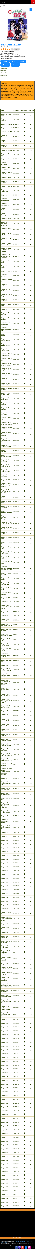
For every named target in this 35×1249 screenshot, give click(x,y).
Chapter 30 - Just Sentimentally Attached (6, 250)
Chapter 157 (4, 882)
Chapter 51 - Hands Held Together (6, 354)
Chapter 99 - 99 (5, 598)
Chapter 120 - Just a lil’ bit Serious (6, 706)
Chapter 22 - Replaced (4, 209)
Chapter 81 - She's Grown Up (6, 506)
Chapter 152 (4, 863)
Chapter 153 (4, 867)
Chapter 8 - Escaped (4, 146)
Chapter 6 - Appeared (4, 136)
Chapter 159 (4, 889)
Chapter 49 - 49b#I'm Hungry (5, 344)
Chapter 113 (4, 665)
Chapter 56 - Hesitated (4, 379)
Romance (5, 65)
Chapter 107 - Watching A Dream (6, 634)
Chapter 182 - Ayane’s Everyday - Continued (6, 1001)
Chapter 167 (4, 924)
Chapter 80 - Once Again (6, 502)
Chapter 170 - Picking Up (5, 936)
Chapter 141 (4, 816)
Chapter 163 (4, 905)
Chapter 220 (4, 1156)
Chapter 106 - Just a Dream (6, 629)
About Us (17, 1241)
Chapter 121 (4, 711)
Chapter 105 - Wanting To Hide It (6, 625)
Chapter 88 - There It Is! (6, 542)
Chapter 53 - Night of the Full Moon (6, 364)
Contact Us (22, 1241)
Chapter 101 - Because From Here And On (6, 607)
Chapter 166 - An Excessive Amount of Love (6, 919)
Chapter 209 (4, 1114)
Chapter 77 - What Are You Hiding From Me (6, 485)
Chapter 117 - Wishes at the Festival (5, 689)
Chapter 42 (4, 309)
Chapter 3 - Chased (6, 124)
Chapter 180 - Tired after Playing (6, 990)
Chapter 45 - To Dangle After (5, 323)
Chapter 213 (4, 1129)
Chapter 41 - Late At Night (6, 305)
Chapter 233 (3, 68)
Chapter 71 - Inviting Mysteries (6, 455)
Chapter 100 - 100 (6, 601)
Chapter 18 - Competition (4, 190)
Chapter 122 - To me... (5, 715)
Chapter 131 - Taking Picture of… (6, 759)
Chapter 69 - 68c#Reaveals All (6, 446)
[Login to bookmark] (31, 9)
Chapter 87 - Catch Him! (6, 537)
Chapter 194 (4, 1057)
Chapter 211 (4, 1122)
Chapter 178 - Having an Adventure (5, 979)
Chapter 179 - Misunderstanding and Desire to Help (6, 985)
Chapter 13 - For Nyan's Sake (5, 168)
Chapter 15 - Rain (6, 177)
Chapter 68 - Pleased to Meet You (5, 440)
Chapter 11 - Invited (6, 159)
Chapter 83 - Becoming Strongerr (4, 517)
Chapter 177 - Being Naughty (6, 973)
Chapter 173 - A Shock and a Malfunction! (5, 952)
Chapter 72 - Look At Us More (6, 460)
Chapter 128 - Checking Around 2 (6, 744)
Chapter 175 (4, 964)
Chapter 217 (4, 1145)
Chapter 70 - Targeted (4, 450)
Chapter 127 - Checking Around (6, 739)
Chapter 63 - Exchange (4, 413)
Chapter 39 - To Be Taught (6, 295)
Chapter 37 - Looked (4, 285)
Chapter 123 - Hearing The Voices (6, 720)
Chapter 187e (4, 1031)
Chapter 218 (4, 1149)
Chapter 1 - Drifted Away (6, 114)
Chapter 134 (4, 778)
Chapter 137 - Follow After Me (5, 793)
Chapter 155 (4, 874)
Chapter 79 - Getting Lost (4, 497)
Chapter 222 (4, 1164)
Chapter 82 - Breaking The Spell (6, 511)
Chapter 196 (4, 1065)
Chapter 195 (4, 1061)
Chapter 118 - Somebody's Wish (6, 695)
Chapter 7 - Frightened (4, 141)
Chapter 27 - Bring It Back (6, 234)
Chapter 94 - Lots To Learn (6, 573)
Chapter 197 (4, 1069)
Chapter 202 (4, 1088)
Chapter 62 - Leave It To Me (6, 408)
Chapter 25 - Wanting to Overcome (4, 223)
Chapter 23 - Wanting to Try (5, 214)
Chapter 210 (4, 1118)
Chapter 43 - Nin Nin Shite (5, 313)
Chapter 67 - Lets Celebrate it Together (6, 434)
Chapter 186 (4, 1023)
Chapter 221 (4, 1160)
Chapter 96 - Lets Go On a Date (6, 583)
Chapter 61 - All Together (5, 403)
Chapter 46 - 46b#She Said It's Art (6, 329)
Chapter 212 (4, 1126)
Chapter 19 (4, 195)
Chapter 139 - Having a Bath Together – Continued (5, 805)
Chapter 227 (4, 1183)
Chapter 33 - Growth (4, 266)
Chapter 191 (4, 1046)
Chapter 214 (4, 1133)
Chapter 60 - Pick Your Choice (6, 398)
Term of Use (4, 1242)
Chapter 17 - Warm (6, 186)
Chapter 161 (4, 897)
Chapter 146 (4, 840)
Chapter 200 (4, 1080)
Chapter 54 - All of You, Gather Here (6, 369)
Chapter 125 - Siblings (5, 730)
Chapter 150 (4, 855)
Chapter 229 (4, 1190)
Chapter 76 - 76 (5, 480)
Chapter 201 (4, 1084)
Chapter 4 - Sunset (6, 128)
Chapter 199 (4, 1076)
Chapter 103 (4, 615)
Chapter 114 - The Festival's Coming (6, 669)
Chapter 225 (4, 1175)
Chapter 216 (4, 1141)
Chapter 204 (4, 1095)
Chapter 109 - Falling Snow (5, 644)
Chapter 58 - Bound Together (6, 388)
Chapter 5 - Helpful (6, 131)
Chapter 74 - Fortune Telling (5, 470)
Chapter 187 (4, 1027)
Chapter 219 (4, 1152)
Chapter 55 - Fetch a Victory (6, 374)
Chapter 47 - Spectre (4, 334)
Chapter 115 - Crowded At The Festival (5, 675)
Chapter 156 (4, 878)
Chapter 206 (4, 1103)
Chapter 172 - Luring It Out (5, 946)
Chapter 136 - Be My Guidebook (5, 789)
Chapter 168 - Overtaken (5, 928)
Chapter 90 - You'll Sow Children (6, 552)
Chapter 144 (4, 832)
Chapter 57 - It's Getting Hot (5, 384)
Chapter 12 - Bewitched (4, 163)
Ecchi (13, 61)
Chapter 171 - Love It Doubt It (6, 941)
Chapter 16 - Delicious (4, 182)
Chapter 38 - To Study (5, 290)
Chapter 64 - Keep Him (6, 418)
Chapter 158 (4, 886)
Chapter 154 (4, 870)
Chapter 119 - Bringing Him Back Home (6, 701)
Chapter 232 (3, 70)
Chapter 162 (4, 901)
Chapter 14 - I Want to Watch (6, 173)
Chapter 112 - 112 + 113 (6, 660)
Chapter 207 (4, 1107)
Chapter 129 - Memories (5, 749)
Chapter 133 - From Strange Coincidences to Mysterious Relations (6, 771)
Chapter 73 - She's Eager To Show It (6, 465)
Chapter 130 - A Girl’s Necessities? (6, 754)
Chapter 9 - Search (6, 150)
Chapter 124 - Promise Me (5, 725)
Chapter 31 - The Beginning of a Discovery (5, 256)
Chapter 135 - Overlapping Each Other (6, 783)
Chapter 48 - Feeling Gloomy (5, 339)
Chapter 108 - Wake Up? (6, 639)
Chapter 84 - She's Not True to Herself (6, 523)
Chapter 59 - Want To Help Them (6, 393)
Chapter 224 (4, 1171)
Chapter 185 (4, 1019)
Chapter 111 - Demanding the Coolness (5, 655)
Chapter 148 (4, 848)
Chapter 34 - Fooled (6, 271)
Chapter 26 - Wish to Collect (6, 229)
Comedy (5, 61)
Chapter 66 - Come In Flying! (6, 428)
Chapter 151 (4, 859)
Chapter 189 (4, 1038)
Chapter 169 (4, 932)
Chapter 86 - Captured (4, 533)
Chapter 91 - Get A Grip (6, 557)
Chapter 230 (3, 75)
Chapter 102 (4, 612)
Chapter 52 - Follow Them (6, 359)
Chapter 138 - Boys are (6, 798)
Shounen (15, 65)
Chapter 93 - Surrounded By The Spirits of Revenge (6, 568)
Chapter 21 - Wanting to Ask (5, 204)
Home (3, 2)
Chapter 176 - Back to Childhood (6, 968)
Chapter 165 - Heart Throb (6, 913)
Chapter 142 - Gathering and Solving (5, 821)
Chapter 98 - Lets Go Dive (6, 593)
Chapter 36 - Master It (6, 280)
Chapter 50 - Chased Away (5, 349)
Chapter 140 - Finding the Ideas (6, 811)
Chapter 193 (4, 1053)
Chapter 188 (4, 1034)
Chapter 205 (4, 1099)
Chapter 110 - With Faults (6, 649)
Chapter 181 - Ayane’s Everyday (6, 995)
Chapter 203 (4, 1091)
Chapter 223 (4, 1168)
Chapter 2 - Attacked (4, 119)
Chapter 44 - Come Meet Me (6, 318)
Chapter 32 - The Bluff (5, 261)
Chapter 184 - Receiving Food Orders (5, 1014)
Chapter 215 (4, 1137)
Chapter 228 (4, 1187)
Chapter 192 (4, 1050)
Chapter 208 (4, 1110)
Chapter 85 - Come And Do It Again (6, 528)
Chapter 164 (4, 908)
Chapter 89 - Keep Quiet (6, 547)
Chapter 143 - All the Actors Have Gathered (6, 827)
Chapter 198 (4, 1072)
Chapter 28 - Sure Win (6, 239)
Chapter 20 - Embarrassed (5, 199)
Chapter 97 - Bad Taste (6, 588)
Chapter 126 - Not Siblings (6, 735)
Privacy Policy (29, 1241)
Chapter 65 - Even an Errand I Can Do (6, 423)
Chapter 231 (3, 73)
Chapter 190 (4, 1042)
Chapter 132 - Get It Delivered (6, 764)
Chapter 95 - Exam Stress (6, 578)
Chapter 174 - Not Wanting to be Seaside (6, 959)
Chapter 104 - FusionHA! (5, 620)
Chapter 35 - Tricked (4, 275)
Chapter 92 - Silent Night (6, 562)
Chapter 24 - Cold (6, 218)
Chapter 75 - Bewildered (4, 475)
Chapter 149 (4, 851)
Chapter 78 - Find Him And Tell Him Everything (6, 491)
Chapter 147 (4, 844)
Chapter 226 (4, 1179)
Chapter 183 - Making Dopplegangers (5, 1008)
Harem (22, 61)
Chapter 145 (4, 836)
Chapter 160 (4, 893)
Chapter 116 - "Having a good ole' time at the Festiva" (5, 682)
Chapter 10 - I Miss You (6, 154)
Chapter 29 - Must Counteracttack (6, 244)
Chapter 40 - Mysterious (4, 300)
